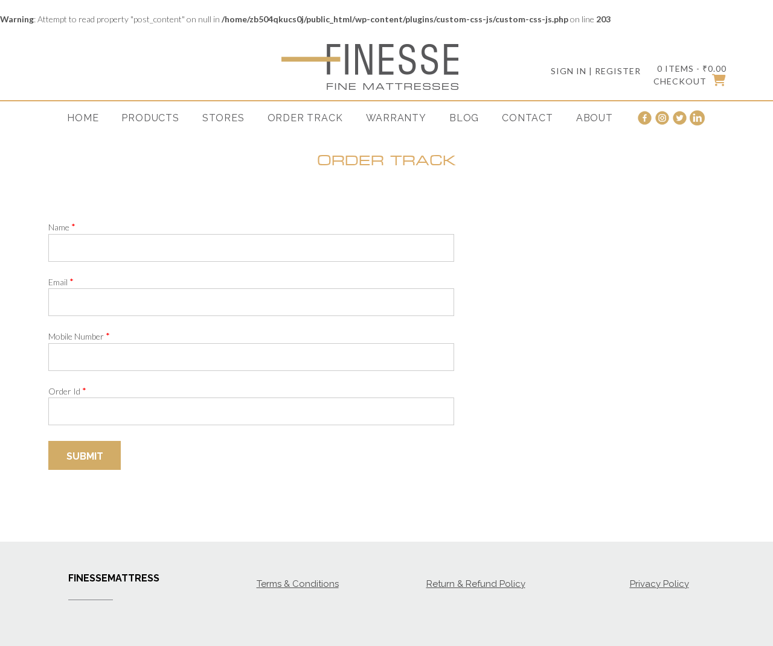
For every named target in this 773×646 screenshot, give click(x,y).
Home (82, 118)
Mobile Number (79, 336)
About (594, 118)
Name (61, 226)
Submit (84, 456)
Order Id (67, 390)
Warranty (396, 118)
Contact (527, 118)
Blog (464, 118)
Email (61, 281)
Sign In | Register (596, 71)
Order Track (305, 118)
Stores (223, 118)
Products (150, 118)
